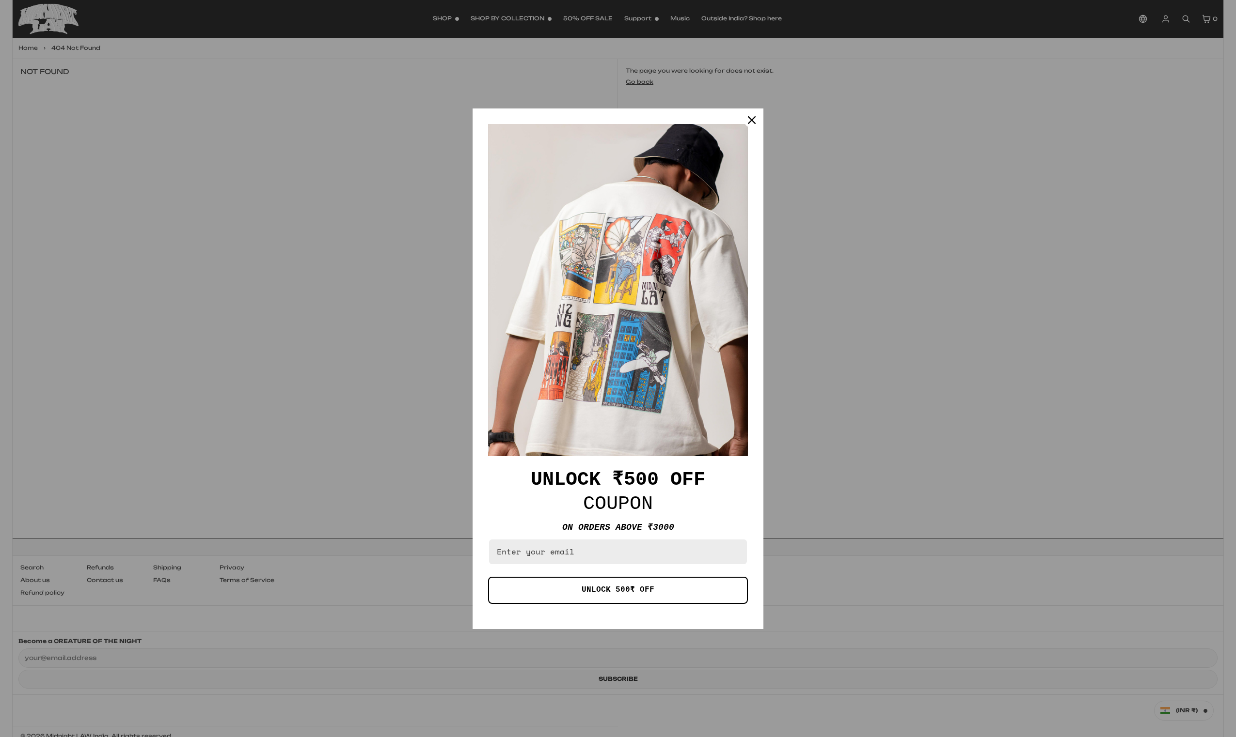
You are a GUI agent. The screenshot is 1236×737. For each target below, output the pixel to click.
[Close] (751, 120)
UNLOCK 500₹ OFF (618, 589)
